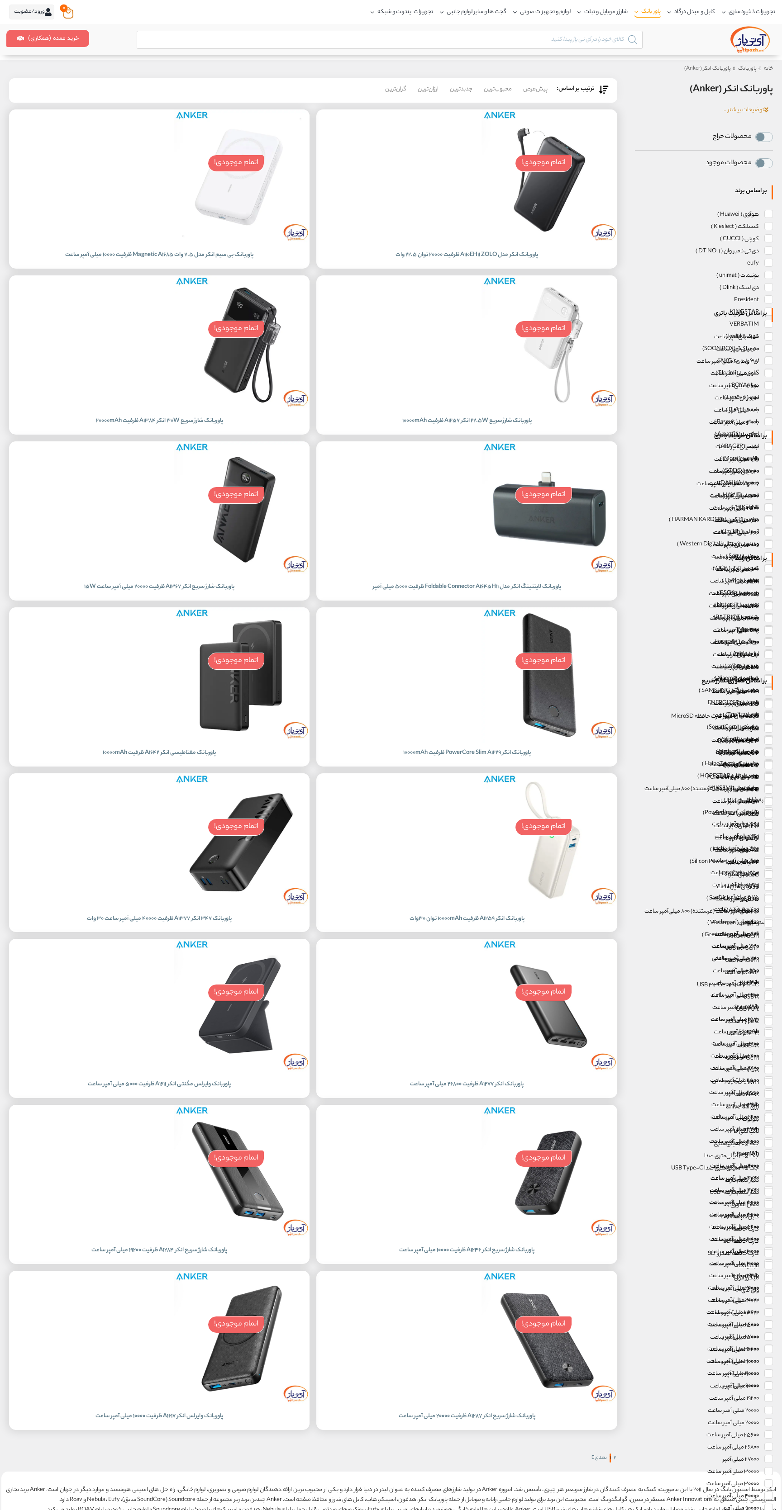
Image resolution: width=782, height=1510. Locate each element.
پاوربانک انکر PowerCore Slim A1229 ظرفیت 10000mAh (467, 752)
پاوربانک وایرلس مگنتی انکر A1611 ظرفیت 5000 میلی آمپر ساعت (159, 1084)
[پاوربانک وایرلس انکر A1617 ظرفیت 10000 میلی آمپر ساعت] (242, 1338)
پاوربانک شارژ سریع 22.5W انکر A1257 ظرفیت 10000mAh (467, 421)
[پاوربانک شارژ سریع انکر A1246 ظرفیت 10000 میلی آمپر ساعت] (549, 1172)
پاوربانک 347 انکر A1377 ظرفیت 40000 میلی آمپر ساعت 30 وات (159, 918)
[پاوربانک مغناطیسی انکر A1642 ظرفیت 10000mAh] (242, 675)
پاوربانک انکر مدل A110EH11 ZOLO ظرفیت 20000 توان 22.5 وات (467, 255)
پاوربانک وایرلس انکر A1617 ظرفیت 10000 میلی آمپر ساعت (159, 1416)
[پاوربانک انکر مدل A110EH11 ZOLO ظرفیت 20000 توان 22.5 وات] (549, 177)
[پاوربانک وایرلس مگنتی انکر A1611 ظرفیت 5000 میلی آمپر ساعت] (242, 1007)
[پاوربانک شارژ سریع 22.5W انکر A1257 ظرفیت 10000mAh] (549, 343)
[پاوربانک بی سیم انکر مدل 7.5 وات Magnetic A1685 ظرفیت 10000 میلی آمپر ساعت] (242, 177)
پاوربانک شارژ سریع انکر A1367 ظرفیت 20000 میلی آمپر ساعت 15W (159, 587)
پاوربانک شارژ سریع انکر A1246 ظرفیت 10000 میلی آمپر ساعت (466, 1250)
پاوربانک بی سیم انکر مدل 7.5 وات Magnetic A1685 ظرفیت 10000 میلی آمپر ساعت (159, 255)
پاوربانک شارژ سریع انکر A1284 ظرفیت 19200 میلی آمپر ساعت (159, 1250)
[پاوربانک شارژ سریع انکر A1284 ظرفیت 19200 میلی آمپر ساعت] (242, 1172)
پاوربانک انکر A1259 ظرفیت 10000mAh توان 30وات (467, 918)
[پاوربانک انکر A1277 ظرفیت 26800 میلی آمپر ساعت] (549, 1007)
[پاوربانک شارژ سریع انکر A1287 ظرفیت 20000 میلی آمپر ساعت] (549, 1338)
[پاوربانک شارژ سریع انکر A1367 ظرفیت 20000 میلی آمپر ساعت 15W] (242, 509)
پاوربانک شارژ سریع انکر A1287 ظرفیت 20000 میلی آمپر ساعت (467, 1416)
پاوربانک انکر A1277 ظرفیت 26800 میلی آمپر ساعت (467, 1084)
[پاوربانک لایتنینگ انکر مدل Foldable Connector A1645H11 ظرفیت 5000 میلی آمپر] (549, 509)
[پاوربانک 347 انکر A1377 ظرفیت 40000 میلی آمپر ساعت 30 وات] (242, 841)
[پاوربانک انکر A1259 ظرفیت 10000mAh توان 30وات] (549, 841)
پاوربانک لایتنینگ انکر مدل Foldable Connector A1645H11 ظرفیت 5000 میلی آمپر (467, 587)
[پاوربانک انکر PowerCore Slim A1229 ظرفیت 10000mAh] (549, 675)
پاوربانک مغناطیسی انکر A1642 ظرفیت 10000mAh (159, 752)
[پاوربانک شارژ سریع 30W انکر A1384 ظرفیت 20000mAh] (242, 343)
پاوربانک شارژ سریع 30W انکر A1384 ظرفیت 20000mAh (159, 421)
